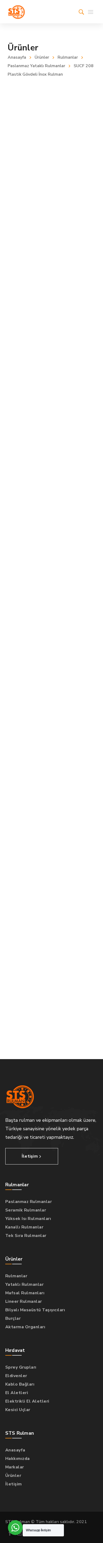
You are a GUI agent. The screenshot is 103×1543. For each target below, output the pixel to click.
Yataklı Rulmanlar (24, 1284)
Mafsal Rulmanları (25, 1293)
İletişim (13, 1484)
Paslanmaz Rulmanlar (28, 1202)
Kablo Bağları (20, 1384)
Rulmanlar (68, 57)
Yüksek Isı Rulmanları (28, 1219)
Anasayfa (17, 57)
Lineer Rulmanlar (23, 1301)
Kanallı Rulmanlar (24, 1227)
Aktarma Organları (25, 1327)
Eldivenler (16, 1376)
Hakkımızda (17, 1459)
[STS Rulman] (16, 11)
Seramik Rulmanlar (25, 1210)
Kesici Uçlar (17, 1410)
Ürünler (42, 57)
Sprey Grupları (20, 1367)
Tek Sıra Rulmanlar (25, 1236)
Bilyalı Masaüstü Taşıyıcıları (35, 1310)
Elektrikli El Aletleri (27, 1401)
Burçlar (13, 1318)
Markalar (14, 1467)
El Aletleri (16, 1393)
